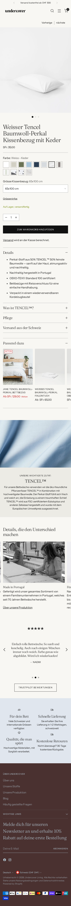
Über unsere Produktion (18, 607)
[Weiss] (6, 164)
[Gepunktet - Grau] (14, 172)
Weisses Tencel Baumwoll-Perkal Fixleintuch (46, 392)
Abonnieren (60, 848)
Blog (5, 798)
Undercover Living (34, 877)
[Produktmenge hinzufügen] (16, 217)
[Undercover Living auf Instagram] (10, 860)
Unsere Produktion (14, 792)
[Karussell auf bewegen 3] (38, 677)
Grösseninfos (10, 198)
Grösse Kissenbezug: (23, 181)
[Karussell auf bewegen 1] (32, 677)
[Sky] (29, 164)
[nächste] (57, 3)
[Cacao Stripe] (59, 164)
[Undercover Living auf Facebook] (5, 860)
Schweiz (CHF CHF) (29, 872)
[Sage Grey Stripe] (6, 172)
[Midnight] (36, 164)
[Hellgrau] (44, 164)
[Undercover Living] (15, 10)
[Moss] (21, 164)
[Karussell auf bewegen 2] (35, 677)
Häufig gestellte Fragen (17, 804)
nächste (60, 22)
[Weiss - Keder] (52, 164)
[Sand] (14, 164)
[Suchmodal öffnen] (52, 10)
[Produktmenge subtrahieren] (6, 217)
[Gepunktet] (21, 172)
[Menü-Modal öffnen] (59, 10)
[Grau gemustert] (29, 172)
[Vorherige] (14, 3)
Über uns (8, 780)
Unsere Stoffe (11, 786)
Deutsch (7, 872)
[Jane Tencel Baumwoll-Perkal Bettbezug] (18, 367)
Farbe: (15, 158)
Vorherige (47, 22)
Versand (8, 240)
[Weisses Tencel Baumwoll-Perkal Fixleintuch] (50, 367)
